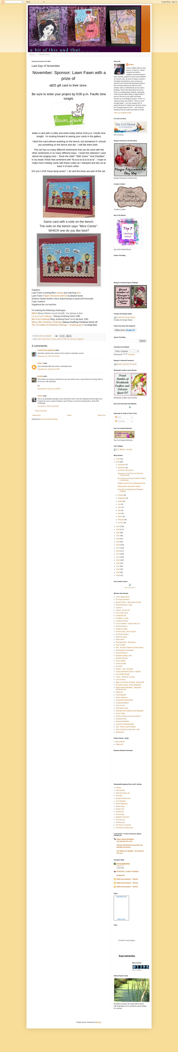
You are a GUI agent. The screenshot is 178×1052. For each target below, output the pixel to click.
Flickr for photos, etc (123, 793)
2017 (118, 548)
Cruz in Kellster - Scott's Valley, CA (128, 623)
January (121, 523)
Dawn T (40, 363)
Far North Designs (122, 634)
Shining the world (122, 708)
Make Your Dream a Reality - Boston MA (130, 682)
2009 (118, 572)
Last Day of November (125, 470)
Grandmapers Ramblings (125, 650)
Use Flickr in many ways (124, 828)
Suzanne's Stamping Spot (125, 724)
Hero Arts (119, 796)
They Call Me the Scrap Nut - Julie (128, 729)
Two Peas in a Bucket (123, 825)
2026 (118, 459)
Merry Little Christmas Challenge (47, 322)
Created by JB (121, 616)
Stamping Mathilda (122, 721)
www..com (121, 897)
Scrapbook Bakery (122, 703)
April (120, 513)
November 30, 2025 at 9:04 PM (48, 369)
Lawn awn (73, 339)
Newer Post (36, 415)
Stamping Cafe (121, 719)
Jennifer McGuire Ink (123, 798)
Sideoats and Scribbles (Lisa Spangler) (129, 711)
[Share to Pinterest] (70, 336)
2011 (118, 566)
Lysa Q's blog (120, 679)
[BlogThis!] (63, 336)
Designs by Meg (121, 629)
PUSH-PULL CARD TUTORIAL (127, 871)
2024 (118, 526)
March (120, 516)
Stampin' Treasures (122, 817)
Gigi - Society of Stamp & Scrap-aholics (129, 647)
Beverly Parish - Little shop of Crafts (128, 602)
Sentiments (120, 812)
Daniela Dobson (121, 626)
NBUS (35, 313)
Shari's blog (120, 814)
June (120, 507)
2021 (118, 536)
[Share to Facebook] (68, 336)
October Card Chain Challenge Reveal (131, 483)
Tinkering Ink (120, 822)
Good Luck (120, 866)
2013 (118, 560)
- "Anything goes (75, 325)
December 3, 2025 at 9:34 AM (48, 406)
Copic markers (46, 339)
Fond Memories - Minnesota (126, 642)
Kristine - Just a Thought (124, 669)
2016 (118, 551)
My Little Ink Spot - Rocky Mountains (128, 685)
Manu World (120, 742)
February (121, 520)
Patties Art (119, 692)
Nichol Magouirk (121, 804)
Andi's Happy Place (123, 597)
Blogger (98, 1022)
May (119, 510)
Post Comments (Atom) (49, 419)
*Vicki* (40, 396)
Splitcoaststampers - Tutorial (127, 879)
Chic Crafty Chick (122, 613)
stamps (59, 293)
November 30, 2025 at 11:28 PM (49, 389)
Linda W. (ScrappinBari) (46, 350)
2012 (118, 563)
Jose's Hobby (120, 661)
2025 (39, 339)
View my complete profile (122, 113)
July (119, 504)
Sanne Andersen (122, 697)
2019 (118, 542)
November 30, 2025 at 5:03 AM (48, 356)
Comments (121, 421)
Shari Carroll (120, 705)
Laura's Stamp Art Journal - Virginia (128, 671)
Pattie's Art (119, 744)
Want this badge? (130, 587)
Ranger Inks (120, 809)
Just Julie (119, 666)
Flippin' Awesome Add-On (55, 296)
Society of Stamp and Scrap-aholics (128, 716)
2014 (118, 557)
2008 (118, 575)
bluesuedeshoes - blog (124, 605)
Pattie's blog (120, 806)
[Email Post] (56, 336)
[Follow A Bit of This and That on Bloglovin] (125, 331)
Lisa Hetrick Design (123, 674)
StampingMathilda (123, 864)
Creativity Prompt (122, 621)
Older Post (101, 415)
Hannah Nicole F (122, 653)
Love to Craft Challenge (42, 316)
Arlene (131, 65)
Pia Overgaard (121, 695)
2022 (118, 533)
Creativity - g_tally (122, 618)
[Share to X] (65, 336)
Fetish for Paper (121, 637)
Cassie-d (119, 608)
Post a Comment (41, 411)
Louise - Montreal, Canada (125, 677)
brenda (40, 376)
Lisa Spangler (121, 801)
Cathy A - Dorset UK (123, 610)
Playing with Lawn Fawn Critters (129, 486)
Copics (54, 339)
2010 (118, 569)
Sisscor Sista (120, 713)
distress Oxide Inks (63, 339)
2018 (118, 545)
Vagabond (80, 339)
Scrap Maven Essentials (124, 700)
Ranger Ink (120, 875)
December (122, 465)
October (121, 495)
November (122, 468)
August (120, 501)
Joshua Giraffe (121, 663)
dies (79, 293)
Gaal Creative (120, 645)
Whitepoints (120, 732)
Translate (131, 354)
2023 (118, 529)
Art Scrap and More (122, 599)
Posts (119, 417)
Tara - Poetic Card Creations (126, 727)
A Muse (118, 788)
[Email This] (60, 336)
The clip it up (120, 820)
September (122, 498)
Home (32, 54)
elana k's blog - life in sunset (126, 631)
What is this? (121, 919)
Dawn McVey (120, 790)
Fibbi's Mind (120, 639)
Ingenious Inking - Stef (123, 656)
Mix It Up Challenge (41, 319)
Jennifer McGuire (122, 658)
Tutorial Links (43, 54)
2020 (118, 539)
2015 (118, 554)
